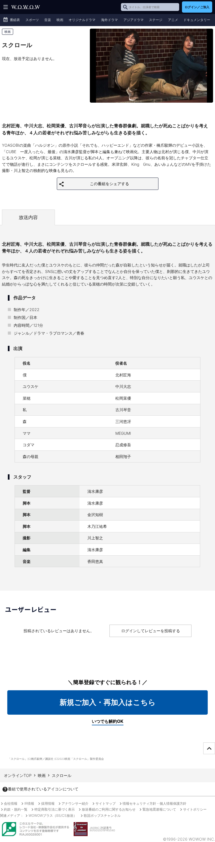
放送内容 (28, 217)
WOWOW (25, 7)
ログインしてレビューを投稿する (150, 630)
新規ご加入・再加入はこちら (108, 702)
